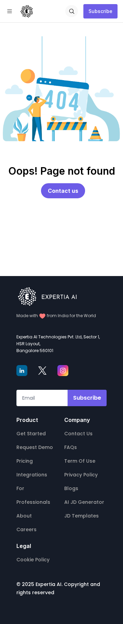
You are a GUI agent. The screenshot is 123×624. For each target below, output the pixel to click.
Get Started (31, 433)
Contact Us (78, 433)
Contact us (63, 190)
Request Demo (34, 447)
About (24, 515)
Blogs (71, 488)
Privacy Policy (81, 474)
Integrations (31, 474)
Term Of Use (79, 461)
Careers (26, 529)
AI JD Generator (84, 502)
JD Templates (81, 515)
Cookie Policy (33, 559)
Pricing (24, 461)
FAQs (70, 447)
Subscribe (100, 11)
